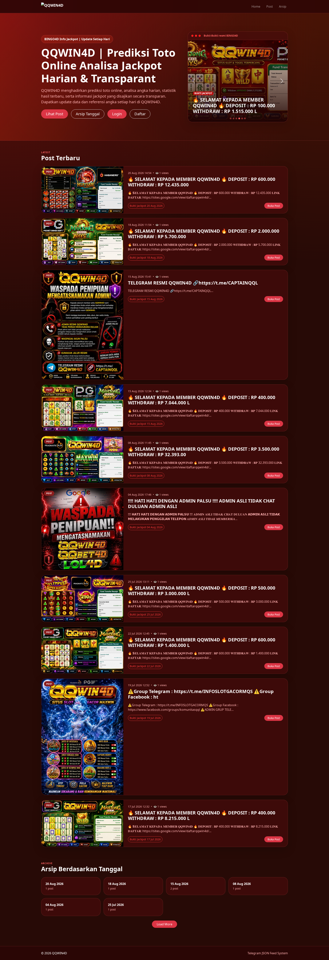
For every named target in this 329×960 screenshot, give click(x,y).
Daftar (140, 113)
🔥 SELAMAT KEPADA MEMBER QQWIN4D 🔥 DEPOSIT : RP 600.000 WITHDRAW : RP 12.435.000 (201, 182)
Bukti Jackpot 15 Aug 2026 (146, 299)
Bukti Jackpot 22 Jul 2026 (145, 666)
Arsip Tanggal (88, 113)
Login (117, 113)
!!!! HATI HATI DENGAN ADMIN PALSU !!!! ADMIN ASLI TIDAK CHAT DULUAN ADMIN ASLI (201, 503)
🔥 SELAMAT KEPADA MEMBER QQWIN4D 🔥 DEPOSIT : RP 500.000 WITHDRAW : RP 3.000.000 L (201, 590)
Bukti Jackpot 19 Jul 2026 (145, 718)
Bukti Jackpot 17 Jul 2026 (145, 839)
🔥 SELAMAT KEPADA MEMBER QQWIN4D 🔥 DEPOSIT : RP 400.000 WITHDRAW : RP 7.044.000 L (201, 400)
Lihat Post (54, 113)
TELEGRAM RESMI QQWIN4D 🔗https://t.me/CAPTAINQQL (193, 283)
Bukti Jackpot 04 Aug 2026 (146, 527)
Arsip (282, 6)
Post (269, 6)
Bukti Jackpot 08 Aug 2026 (146, 475)
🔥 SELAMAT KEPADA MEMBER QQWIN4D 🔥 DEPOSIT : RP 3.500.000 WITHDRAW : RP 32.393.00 (203, 452)
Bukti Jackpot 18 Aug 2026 (146, 257)
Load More (164, 924)
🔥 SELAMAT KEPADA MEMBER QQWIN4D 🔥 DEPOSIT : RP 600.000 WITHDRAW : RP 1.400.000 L (201, 642)
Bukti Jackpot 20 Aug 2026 (146, 206)
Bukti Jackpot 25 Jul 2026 (145, 614)
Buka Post (274, 206)
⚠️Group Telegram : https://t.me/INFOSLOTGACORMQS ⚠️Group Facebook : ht (201, 694)
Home (256, 6)
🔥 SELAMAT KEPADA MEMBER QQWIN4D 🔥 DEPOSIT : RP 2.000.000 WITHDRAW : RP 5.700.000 (203, 234)
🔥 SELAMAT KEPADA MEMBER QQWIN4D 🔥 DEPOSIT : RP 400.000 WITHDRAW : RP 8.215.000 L (201, 815)
